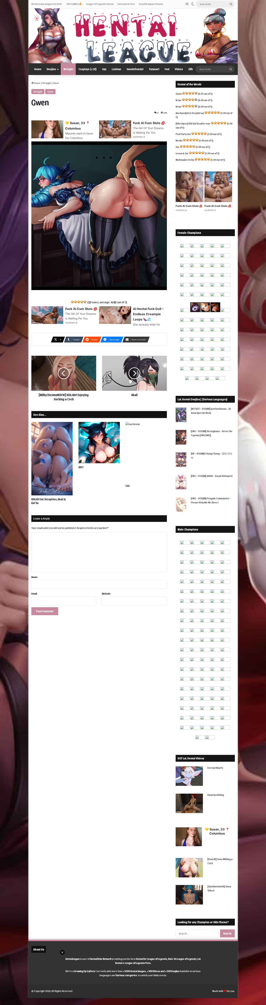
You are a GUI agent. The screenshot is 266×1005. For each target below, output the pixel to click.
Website (106, 593)
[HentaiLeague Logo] (133, 36)
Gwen (50, 91)
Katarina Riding (215, 794)
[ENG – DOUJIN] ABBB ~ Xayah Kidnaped (212, 475)
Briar (178, 100)
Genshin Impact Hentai (151, 3)
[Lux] (146, 452)
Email (34, 593)
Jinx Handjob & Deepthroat (190, 112)
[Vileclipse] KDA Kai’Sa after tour (193, 123)
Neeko (179, 140)
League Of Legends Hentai (100, 3)
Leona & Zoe (182, 153)
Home (37, 69)
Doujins (51, 69)
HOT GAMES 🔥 (74, 3)
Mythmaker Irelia (185, 159)
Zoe (177, 146)
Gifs (190, 69)
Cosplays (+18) (87, 69)
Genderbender (135, 69)
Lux (127, 485)
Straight (68, 69)
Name (34, 576)
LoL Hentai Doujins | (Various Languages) (202, 399)
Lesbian (116, 69)
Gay (104, 69)
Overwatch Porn (126, 3)
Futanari (154, 69)
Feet (167, 69)
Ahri (80, 467)
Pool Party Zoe (183, 133)
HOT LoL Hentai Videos (191, 758)
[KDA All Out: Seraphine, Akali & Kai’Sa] (52, 458)
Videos (179, 69)
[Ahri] (99, 442)
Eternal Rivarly (215, 767)
